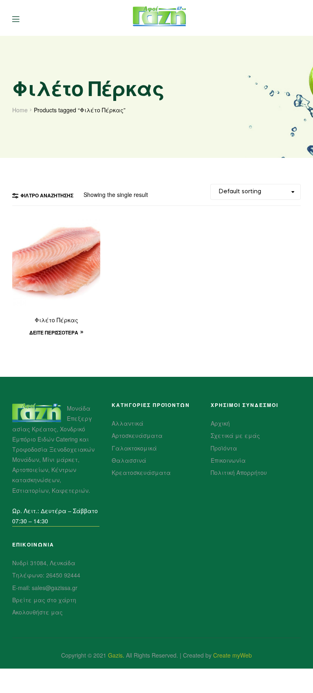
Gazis (115, 655)
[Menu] (21, 18)
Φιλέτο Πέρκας (56, 321)
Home (20, 110)
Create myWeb (232, 655)
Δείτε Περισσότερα (53, 332)
